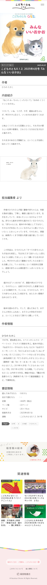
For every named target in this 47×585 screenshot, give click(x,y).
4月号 (13, 423)
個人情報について (32, 569)
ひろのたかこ (33, 423)
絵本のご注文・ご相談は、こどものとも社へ (22, 562)
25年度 (24, 423)
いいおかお (15, 428)
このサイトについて (16, 569)
